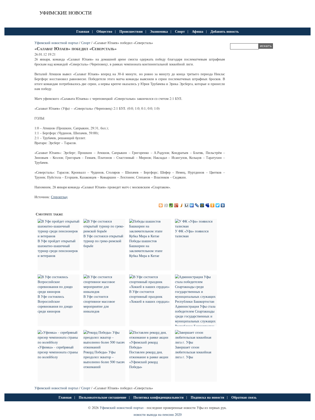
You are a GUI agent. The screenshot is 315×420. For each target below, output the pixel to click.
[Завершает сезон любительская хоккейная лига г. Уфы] (196, 342)
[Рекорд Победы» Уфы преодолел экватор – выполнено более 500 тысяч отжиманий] (104, 347)
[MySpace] (207, 205)
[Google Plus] (176, 205)
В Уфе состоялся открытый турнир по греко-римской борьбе (103, 241)
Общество (104, 31)
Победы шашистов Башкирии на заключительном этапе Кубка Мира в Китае (145, 248)
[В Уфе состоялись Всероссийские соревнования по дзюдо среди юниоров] (58, 291)
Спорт (180, 31)
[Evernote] (171, 205)
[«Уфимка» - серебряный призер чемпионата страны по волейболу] (58, 342)
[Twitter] (217, 205)
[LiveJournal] (197, 205)
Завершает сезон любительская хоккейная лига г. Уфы (193, 352)
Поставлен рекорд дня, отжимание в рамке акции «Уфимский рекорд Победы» (148, 359)
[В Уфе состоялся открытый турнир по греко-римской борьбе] (104, 231)
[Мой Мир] (202, 205)
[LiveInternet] (186, 205)
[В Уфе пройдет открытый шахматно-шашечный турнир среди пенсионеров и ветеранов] (58, 236)
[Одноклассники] (212, 205)
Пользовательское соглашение (102, 397)
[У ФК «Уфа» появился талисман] (196, 226)
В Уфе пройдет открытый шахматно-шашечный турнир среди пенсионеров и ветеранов (58, 248)
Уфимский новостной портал (56, 42)
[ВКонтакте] (222, 205)
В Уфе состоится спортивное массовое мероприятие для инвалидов (99, 304)
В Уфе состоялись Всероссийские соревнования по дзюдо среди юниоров (55, 304)
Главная (82, 31)
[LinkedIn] (191, 205)
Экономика (159, 31)
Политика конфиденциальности (158, 397)
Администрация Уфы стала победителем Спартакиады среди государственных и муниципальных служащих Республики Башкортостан (195, 316)
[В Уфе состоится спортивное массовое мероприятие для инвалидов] (104, 291)
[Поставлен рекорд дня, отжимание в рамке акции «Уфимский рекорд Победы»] (150, 347)
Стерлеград (59, 197)
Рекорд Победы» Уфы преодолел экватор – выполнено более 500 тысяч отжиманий (104, 359)
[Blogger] (160, 205)
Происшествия (131, 31)
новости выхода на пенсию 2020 (158, 414)
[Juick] (181, 205)
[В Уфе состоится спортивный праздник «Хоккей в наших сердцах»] (150, 286)
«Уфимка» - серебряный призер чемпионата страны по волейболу (58, 352)
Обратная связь (243, 397)
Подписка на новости (207, 397)
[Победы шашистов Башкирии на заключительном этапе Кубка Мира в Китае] (150, 236)
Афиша (197, 31)
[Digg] (166, 205)
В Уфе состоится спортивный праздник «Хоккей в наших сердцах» (149, 296)
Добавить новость (224, 31)
